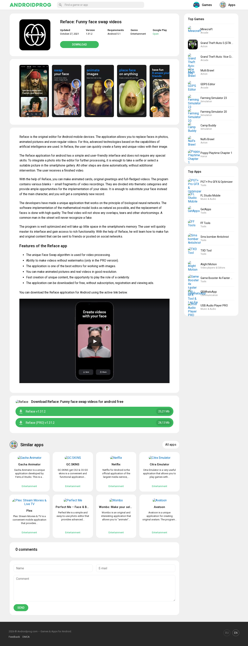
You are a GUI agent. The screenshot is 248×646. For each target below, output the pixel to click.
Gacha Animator (29, 464)
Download (79, 44)
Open (156, 33)
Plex (29, 510)
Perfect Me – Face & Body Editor (78, 507)
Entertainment (138, 33)
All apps (170, 444)
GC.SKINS (72, 464)
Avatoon (159, 507)
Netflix (116, 464)
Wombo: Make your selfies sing (120, 507)
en (236, 632)
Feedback (14, 636)
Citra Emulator (159, 464)
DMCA (26, 636)
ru (227, 632)
